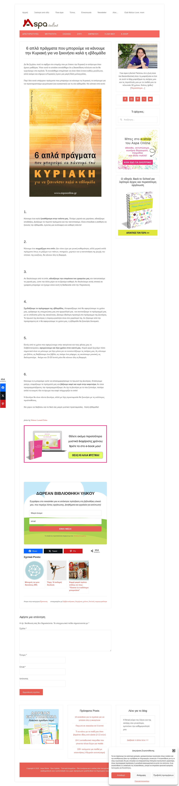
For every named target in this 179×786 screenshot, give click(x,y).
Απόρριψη (141, 775)
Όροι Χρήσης (55, 768)
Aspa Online (89, 23)
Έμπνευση (43, 601)
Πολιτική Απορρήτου (142, 781)
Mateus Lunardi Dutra (39, 420)
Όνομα (23, 655)
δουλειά (91, 601)
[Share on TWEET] (3, 396)
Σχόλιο (23, 628)
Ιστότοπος (24, 678)
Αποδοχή (121, 775)
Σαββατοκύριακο (68, 601)
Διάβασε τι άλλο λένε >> (137, 740)
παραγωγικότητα (101, 601)
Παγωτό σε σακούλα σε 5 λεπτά (90, 726)
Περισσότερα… (137, 88)
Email (23, 667)
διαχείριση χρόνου (81, 601)
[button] (173, 750)
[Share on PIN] (3, 404)
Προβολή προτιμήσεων (163, 775)
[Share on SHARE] (3, 388)
